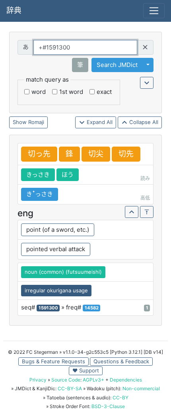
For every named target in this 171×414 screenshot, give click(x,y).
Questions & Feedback (121, 361)
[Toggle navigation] (154, 10)
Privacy (38, 380)
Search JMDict (117, 65)
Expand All (99, 122)
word (38, 91)
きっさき (38, 174)
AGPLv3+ (93, 380)
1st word (71, 91)
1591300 (48, 308)
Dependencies (126, 380)
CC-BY (120, 398)
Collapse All (143, 122)
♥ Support (85, 370)
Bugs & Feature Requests (53, 361)
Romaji (36, 122)
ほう (68, 174)
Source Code (65, 380)
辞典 (13, 10)
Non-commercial (141, 388)
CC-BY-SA (70, 388)
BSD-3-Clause (108, 406)
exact (104, 91)
